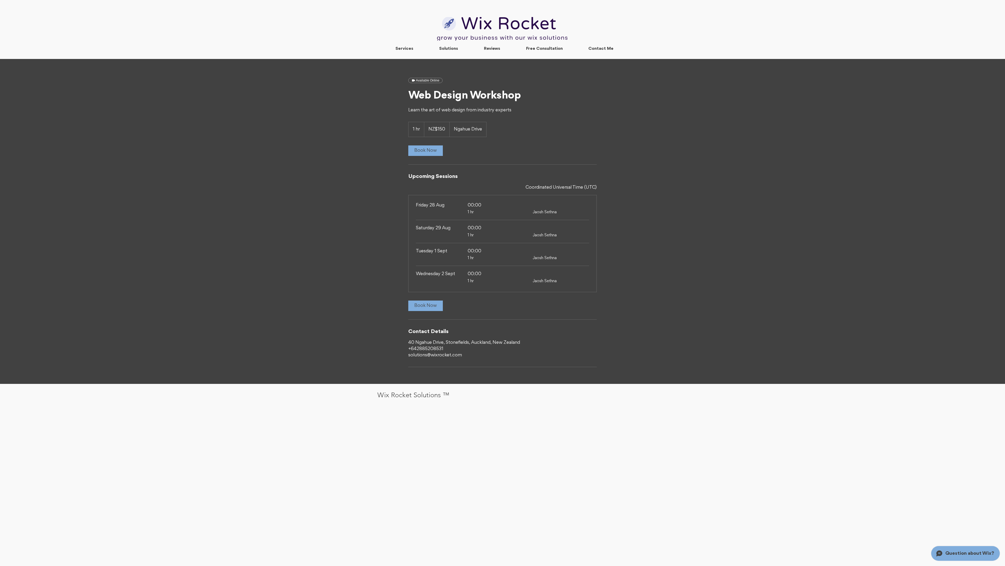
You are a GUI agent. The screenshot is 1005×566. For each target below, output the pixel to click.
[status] (561, 187)
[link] (425, 150)
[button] (448, 48)
